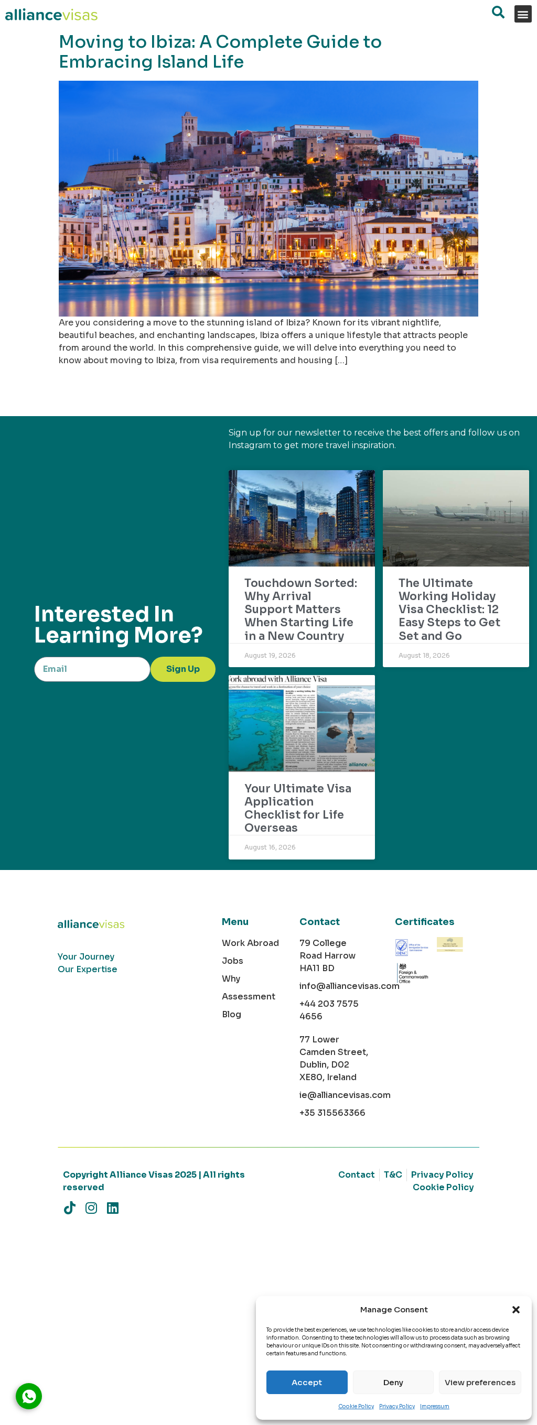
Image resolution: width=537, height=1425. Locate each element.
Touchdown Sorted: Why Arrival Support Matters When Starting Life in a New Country (300, 609)
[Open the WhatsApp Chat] (29, 1396)
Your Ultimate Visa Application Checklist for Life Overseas (297, 808)
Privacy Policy (397, 1406)
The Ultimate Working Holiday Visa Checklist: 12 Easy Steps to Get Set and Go (449, 609)
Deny (393, 1382)
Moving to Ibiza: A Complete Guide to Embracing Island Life (220, 51)
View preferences (480, 1382)
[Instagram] (91, 1207)
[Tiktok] (69, 1207)
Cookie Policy (356, 1406)
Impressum (434, 1406)
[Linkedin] (112, 1207)
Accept (307, 1382)
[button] (516, 1309)
